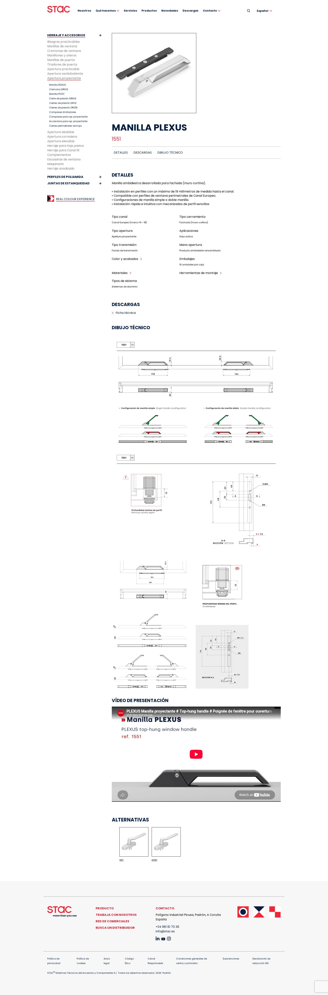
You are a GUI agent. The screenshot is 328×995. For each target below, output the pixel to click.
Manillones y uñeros (61, 55)
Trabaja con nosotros (116, 915)
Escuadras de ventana (63, 159)
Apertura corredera (62, 136)
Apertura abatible (60, 132)
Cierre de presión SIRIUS (62, 98)
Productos (149, 11)
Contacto (210, 11)
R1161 (154, 860)
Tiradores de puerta (62, 64)
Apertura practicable (63, 69)
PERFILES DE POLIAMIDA (65, 177)
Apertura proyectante (64, 78)
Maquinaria (55, 164)
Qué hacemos (106, 11)
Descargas (190, 11)
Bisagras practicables (63, 41)
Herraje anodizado (60, 168)
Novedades (169, 11)
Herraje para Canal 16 (63, 150)
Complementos (59, 155)
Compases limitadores (62, 112)
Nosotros (84, 11)
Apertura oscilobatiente (65, 73)
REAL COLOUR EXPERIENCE (75, 199)
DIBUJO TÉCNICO (170, 152)
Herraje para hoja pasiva (65, 146)
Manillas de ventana (62, 46)
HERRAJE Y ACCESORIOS (66, 35)
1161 (121, 860)
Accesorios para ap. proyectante (68, 121)
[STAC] (58, 9)
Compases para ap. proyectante (68, 116)
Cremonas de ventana (64, 51)
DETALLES (121, 152)
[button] (265, 10)
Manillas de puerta (61, 60)
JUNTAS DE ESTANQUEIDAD (68, 183)
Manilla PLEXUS (57, 85)
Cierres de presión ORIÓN (63, 107)
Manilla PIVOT (57, 94)
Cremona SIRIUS (58, 89)
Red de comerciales (112, 921)
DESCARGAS (142, 152)
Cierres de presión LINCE (62, 103)
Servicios (130, 11)
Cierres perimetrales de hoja (65, 126)
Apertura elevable (61, 141)
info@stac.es (165, 931)
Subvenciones (231, 958)
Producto (105, 908)
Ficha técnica (126, 313)
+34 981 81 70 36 (167, 927)
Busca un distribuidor (115, 928)
